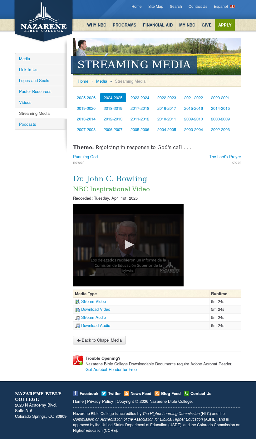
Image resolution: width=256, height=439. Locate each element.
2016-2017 (166, 108)
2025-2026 (86, 97)
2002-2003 (220, 129)
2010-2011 (166, 119)
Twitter (114, 393)
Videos (25, 102)
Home (136, 6)
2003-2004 (193, 129)
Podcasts (27, 124)
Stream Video (93, 301)
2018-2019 (113, 108)
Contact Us (198, 6)
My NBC (187, 25)
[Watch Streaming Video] (77, 301)
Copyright (125, 401)
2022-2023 (166, 97)
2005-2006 (139, 129)
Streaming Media (34, 113)
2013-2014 (86, 119)
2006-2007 (113, 129)
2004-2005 (166, 129)
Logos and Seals (34, 80)
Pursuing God (85, 156)
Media (24, 58)
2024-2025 (113, 97)
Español (221, 6)
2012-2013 (113, 119)
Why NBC (96, 25)
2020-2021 (220, 97)
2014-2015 (220, 108)
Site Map (155, 6)
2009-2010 (193, 119)
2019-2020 (86, 108)
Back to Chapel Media (101, 340)
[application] (128, 245)
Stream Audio (93, 317)
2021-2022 (193, 97)
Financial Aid (158, 25)
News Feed (140, 393)
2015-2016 (193, 108)
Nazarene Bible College (171, 401)
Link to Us (28, 69)
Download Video (95, 309)
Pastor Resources (35, 91)
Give (207, 25)
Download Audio (95, 325)
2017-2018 (139, 108)
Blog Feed (171, 393)
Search (176, 6)
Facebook (89, 393)
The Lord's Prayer (225, 156)
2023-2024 (139, 97)
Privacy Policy (100, 401)
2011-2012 (139, 119)
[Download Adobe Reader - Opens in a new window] (78, 360)
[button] (128, 244)
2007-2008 (86, 129)
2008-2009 (220, 119)
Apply (225, 25)
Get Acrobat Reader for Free (111, 369)
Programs (124, 25)
